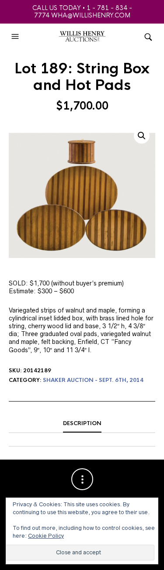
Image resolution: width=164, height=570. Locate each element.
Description (82, 423)
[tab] (82, 424)
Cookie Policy (46, 535)
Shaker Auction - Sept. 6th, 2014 (93, 380)
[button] (16, 37)
